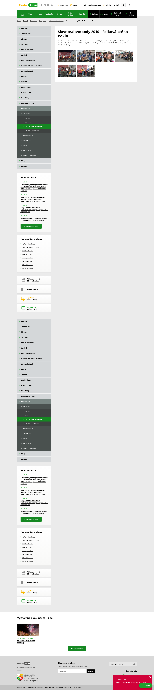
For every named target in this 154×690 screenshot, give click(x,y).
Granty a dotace (27, 258)
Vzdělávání (49, 14)
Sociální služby (70, 14)
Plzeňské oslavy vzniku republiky (26, 642)
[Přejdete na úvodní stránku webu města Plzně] (28, 5)
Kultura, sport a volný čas (56, 21)
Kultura (95, 14)
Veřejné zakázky (27, 261)
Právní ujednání (49, 687)
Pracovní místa (27, 254)
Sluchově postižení (112, 5)
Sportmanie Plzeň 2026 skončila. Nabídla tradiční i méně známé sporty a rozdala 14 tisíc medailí (33, 199)
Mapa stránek (21, 687)
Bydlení (59, 14)
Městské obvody (27, 265)
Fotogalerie (42, 21)
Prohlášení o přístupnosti (35, 687)
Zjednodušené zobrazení (92, 5)
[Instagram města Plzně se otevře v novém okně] (44, 6)
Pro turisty (131, 14)
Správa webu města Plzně (63, 687)
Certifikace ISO (77, 687)
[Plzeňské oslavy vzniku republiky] (28, 630)
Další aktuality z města (31, 226)
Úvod (19, 21)
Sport (106, 14)
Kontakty (76, 5)
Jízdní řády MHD (27, 268)
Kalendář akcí (117, 14)
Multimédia (33, 21)
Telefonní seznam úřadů (30, 247)
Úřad (30, 14)
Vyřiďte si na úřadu (28, 244)
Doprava (39, 14)
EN (132, 5)
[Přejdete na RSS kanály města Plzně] (52, 6)
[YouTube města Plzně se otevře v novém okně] (48, 6)
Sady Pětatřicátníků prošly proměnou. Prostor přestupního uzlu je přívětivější (34, 210)
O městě (22, 14)
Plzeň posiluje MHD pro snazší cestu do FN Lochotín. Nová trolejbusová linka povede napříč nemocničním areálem (34, 188)
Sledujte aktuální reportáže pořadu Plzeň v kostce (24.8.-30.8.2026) (34, 219)
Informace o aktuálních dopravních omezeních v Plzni (133, 682)
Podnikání (82, 14)
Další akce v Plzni (77, 649)
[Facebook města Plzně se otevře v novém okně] (41, 6)
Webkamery (64, 5)
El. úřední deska (27, 251)
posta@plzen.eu (33, 681)
